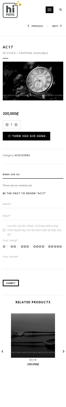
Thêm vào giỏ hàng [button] (35, 350)
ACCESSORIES (22, 155)
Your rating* (10, 240)
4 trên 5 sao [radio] (39, 246)
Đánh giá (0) (11, 174)
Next (55, 26)
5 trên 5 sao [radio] (55, 246)
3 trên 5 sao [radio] (25, 246)
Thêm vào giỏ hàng (29, 136)
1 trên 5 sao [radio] (5, 246)
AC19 (33, 359)
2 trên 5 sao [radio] (14, 246)
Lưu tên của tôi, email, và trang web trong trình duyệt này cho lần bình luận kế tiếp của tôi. (34, 230)
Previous (37, 26)
